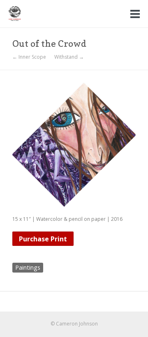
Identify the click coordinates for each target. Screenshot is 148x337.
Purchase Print (43, 238)
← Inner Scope (29, 57)
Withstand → (69, 57)
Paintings (27, 267)
